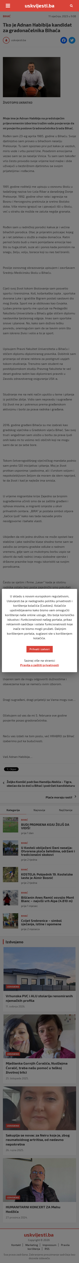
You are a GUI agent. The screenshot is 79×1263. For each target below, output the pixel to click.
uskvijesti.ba (39, 5)
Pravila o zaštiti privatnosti (39, 665)
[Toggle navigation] (8, 5)
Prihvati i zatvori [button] (40, 649)
